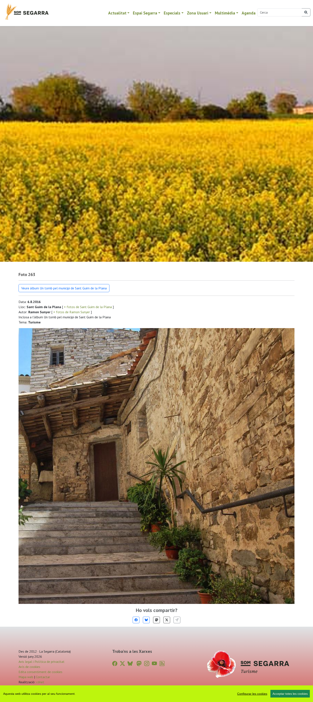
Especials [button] (172, 13)
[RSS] (162, 663)
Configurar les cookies (252, 693)
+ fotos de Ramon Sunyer (71, 312)
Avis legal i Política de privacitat (42, 661)
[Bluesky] (146, 620)
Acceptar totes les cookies (290, 693)
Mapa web (26, 677)
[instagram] (146, 663)
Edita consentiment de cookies (40, 672)
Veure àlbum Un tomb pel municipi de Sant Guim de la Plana (64, 288)
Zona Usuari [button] (197, 13)
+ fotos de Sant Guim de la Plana (88, 307)
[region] (156, 693)
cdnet (39, 682)
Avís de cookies (29, 667)
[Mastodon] (156, 620)
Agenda (249, 13)
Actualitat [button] (117, 13)
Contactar (43, 677)
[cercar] (306, 12)
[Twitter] (166, 620)
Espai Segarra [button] (145, 13)
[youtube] (154, 663)
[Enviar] (177, 620)
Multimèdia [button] (225, 13)
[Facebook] (136, 620)
